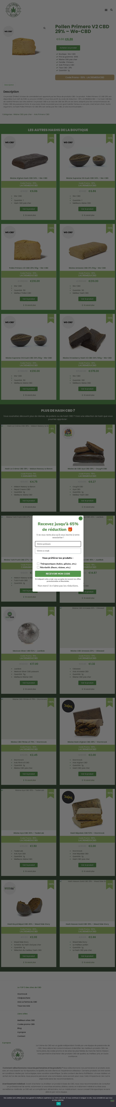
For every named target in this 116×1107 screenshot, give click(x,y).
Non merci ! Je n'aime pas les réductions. (58, 585)
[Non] (112, 1101)
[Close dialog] (81, 518)
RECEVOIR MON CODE (58, 573)
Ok (59, 1104)
